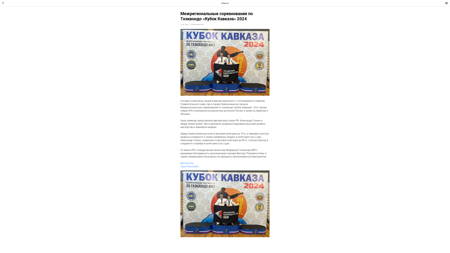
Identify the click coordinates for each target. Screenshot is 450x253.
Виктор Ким (186, 163)
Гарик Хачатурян (189, 166)
